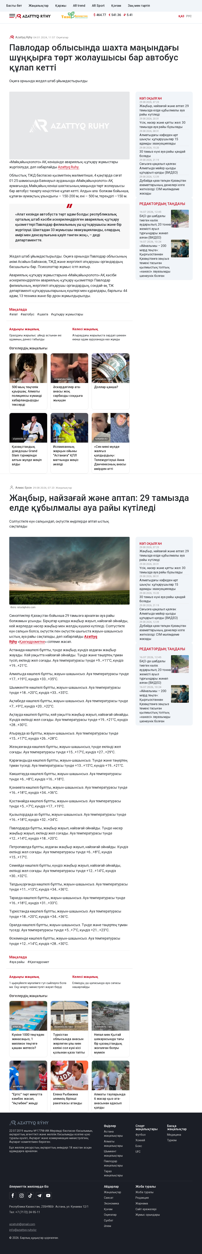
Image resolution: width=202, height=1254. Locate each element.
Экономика (111, 1203)
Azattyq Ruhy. (68, 167)
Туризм (172, 1140)
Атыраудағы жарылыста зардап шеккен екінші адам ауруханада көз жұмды (99, 337)
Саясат (108, 1197)
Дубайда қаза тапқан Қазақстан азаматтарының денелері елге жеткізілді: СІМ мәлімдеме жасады (162, 187)
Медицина (174, 1134)
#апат (13, 314)
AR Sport (98, 6)
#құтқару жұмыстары (67, 314)
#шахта (42, 314)
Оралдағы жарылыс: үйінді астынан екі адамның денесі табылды (35, 337)
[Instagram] (22, 1196)
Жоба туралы (144, 1192)
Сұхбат (108, 1220)
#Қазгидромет (38, 962)
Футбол (141, 1134)
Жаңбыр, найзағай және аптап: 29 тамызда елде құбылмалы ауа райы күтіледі (164, 110)
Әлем (107, 1226)
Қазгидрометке (32, 642)
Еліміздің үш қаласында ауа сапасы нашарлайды (96, 985)
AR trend (79, 6)
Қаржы (60, 6)
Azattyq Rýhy (23, 37)
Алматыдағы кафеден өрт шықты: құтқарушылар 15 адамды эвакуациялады (158, 139)
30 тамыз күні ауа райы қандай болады (162, 154)
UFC (138, 1151)
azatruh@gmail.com (22, 1224)
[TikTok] (30, 1195)
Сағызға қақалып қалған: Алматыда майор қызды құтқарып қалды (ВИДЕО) (158, 168)
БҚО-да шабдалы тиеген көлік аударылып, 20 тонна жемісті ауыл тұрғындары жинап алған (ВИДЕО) (155, 226)
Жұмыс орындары (148, 1214)
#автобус (27, 314)
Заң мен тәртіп (139, 6)
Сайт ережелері (146, 1209)
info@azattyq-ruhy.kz (22, 1230)
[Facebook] (13, 1195)
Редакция (142, 1197)
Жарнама (142, 1203)
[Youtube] (48, 1196)
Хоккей (140, 1140)
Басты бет (14, 6)
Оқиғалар (62, 37)
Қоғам (116, 6)
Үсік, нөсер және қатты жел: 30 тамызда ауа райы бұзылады (162, 125)
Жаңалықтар (39, 6)
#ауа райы (17, 962)
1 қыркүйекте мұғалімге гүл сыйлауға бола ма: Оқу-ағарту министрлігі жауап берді (37, 985)
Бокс (139, 1146)
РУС (189, 16)
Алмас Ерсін (23, 487)
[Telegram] (39, 1196)
